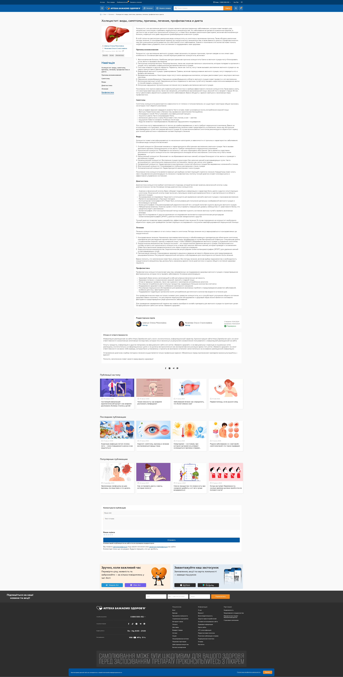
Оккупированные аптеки (180, 639)
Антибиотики (189, 239)
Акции (174, 636)
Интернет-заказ (177, 621)
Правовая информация (205, 624)
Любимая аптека (122, 2)
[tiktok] (132, 623)
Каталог (149, 8)
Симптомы (105, 79)
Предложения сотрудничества (234, 613)
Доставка (175, 627)
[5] (112, 535)
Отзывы (200, 641)
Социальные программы (180, 619)
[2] (106, 535)
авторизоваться (120, 547)
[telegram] (173, 368)
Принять (267, 672)
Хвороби (105, 55)
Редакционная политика (206, 639)
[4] (110, 535)
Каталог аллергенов (179, 647)
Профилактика (107, 92)
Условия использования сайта (208, 621)
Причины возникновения (111, 75)
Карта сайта (202, 627)
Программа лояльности (180, 616)
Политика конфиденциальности (248, 672)
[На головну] (121, 608)
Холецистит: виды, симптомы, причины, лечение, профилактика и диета (115, 70)
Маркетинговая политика (206, 633)
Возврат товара (177, 630)
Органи (112, 55)
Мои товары (111, 2)
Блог (173, 610)
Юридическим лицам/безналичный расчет (231, 616)
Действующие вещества (180, 644)
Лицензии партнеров (179, 641)
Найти (228, 8)
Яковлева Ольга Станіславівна (115, 48)
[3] (108, 535)
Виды (103, 82)
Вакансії (201, 613)
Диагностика (106, 85)
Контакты (201, 644)
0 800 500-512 (224, 2)
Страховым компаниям (231, 620)
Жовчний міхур (120, 55)
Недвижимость (228, 610)
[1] (104, 535)
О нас (200, 610)
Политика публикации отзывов (208, 636)
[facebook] (165, 368)
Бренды (174, 613)
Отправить (171, 540)
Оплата (174, 624)
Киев (217, 2)
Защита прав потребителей (207, 619)
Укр (235, 2)
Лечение (104, 89)
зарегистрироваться (158, 547)
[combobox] (170, 596)
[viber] (177, 368)
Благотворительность (205, 616)
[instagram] (169, 368)
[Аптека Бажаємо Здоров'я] (100, 14)
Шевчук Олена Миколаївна (114, 46)
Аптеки (102, 2)
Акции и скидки (165, 8)
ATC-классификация (204, 630)
